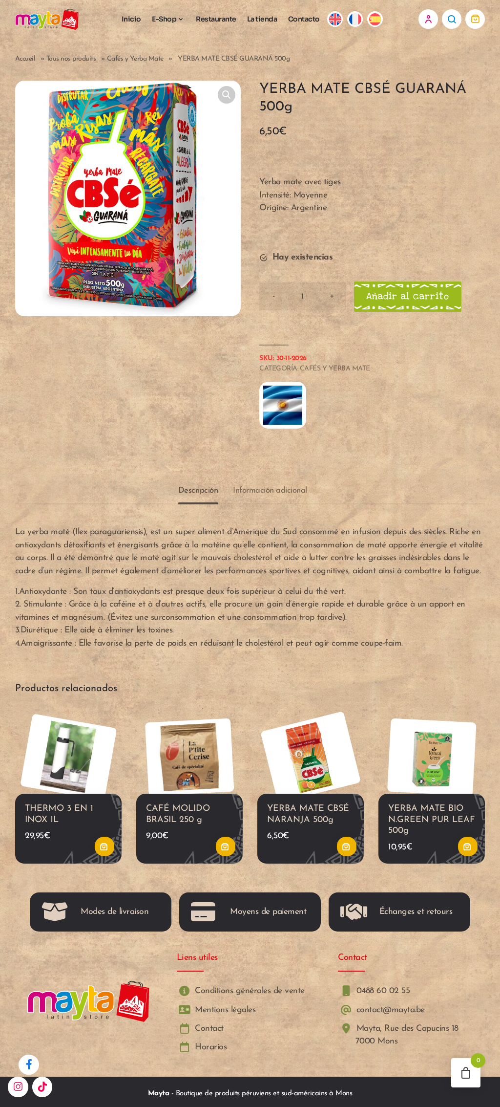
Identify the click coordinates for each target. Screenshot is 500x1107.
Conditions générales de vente (248, 991)
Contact (208, 1028)
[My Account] (428, 19)
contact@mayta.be (389, 1010)
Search (451, 19)
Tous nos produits (71, 59)
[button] (226, 95)
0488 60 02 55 (382, 991)
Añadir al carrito (407, 296)
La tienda (262, 19)
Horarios (209, 1047)
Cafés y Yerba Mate (135, 59)
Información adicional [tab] (270, 490)
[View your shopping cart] (475, 19)
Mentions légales (224, 1010)
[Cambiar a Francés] (355, 19)
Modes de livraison (114, 912)
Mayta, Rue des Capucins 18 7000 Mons (406, 1034)
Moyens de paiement (268, 912)
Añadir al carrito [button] (104, 847)
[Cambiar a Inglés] (335, 19)
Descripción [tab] (198, 490)
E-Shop (164, 19)
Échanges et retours (416, 912)
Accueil (25, 59)
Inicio (131, 19)
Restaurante (216, 19)
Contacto (304, 19)
